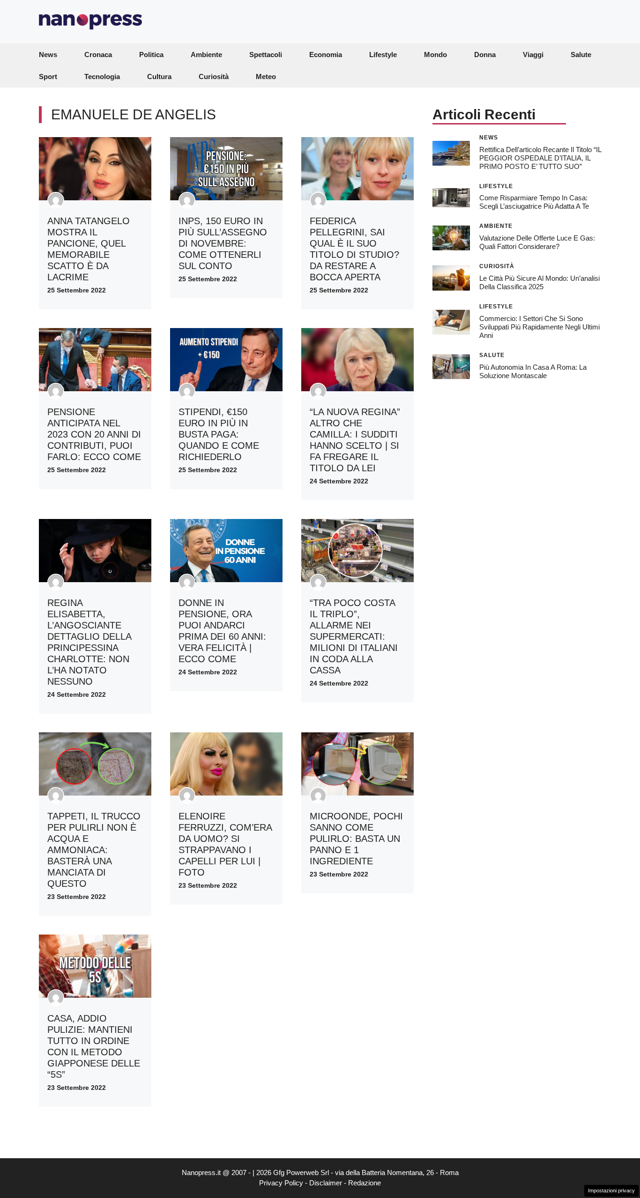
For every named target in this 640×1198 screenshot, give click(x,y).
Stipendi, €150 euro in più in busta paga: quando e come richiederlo (219, 434)
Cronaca (98, 54)
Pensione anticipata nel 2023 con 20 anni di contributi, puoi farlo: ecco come (94, 434)
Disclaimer (325, 1183)
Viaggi (533, 54)
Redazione (364, 1183)
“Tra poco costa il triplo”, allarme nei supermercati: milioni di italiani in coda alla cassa (354, 636)
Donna (485, 54)
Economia (325, 54)
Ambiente (206, 54)
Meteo (266, 76)
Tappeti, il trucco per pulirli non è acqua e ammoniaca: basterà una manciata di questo (94, 850)
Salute (581, 54)
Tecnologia (102, 76)
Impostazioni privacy (611, 1190)
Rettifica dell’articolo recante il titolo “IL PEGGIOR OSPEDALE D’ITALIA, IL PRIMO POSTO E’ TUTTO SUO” (540, 157)
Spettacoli (265, 54)
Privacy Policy (281, 1183)
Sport (48, 76)
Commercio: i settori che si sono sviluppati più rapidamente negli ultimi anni (539, 326)
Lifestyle (383, 54)
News (48, 54)
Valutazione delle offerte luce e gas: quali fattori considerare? (537, 242)
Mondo (435, 54)
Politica (151, 54)
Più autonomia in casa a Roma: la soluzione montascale (533, 371)
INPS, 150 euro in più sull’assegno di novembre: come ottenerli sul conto (223, 243)
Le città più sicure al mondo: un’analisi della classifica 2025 (539, 282)
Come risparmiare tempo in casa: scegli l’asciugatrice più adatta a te (534, 202)
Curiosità (214, 76)
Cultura (159, 76)
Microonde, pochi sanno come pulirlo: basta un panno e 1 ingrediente (356, 838)
